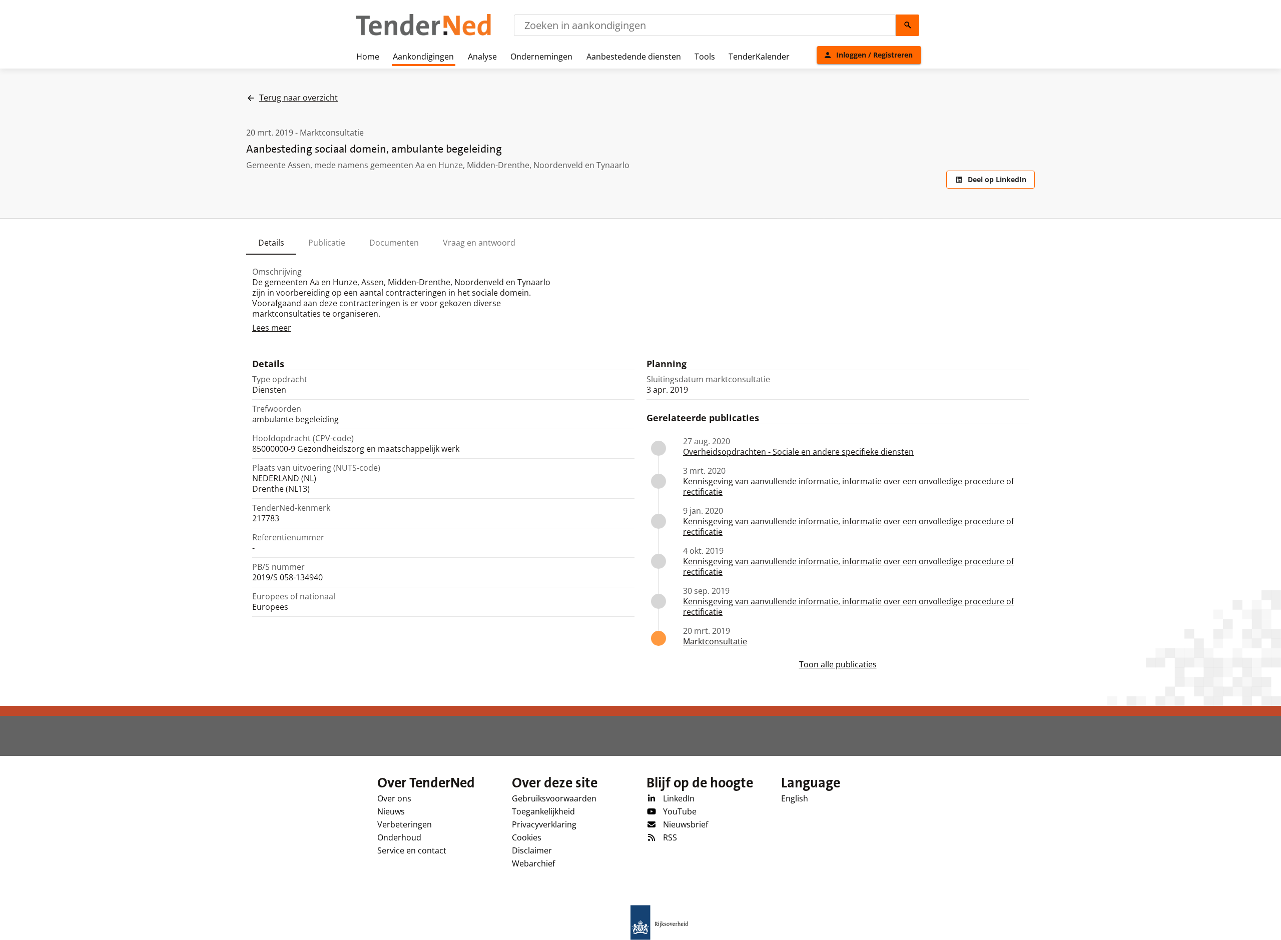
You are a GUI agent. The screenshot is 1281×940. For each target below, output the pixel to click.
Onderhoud (399, 837)
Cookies (526, 837)
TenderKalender (759, 56)
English (794, 798)
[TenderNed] (423, 34)
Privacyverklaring (544, 824)
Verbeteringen (404, 824)
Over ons (394, 798)
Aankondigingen (423, 56)
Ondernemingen (541, 56)
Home (367, 56)
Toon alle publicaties (838, 664)
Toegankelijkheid (543, 811)
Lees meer (271, 327)
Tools (705, 56)
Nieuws (391, 811)
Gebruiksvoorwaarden (554, 798)
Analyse (482, 56)
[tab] (271, 243)
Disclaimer (532, 850)
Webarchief (533, 863)
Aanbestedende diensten (633, 56)
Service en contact (411, 850)
